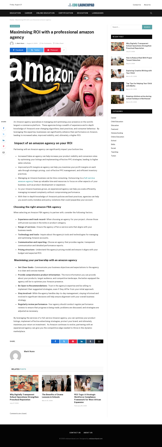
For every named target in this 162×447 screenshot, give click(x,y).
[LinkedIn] (3, 140)
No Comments (47, 43)
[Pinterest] (3, 146)
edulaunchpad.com (95, 439)
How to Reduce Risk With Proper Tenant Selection (139, 59)
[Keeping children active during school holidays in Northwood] (117, 99)
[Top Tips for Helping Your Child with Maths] (117, 86)
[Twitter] (3, 134)
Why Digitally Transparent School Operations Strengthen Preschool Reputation (24, 397)
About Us (147, 5)
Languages (98, 13)
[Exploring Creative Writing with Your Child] (117, 73)
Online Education (45, 13)
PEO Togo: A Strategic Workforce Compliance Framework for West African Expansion (87, 398)
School (113, 141)
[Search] (151, 13)
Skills (113, 144)
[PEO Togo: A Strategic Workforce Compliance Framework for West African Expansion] (88, 383)
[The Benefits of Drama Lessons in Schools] (56, 383)
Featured (114, 129)
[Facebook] (3, 128)
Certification (66, 13)
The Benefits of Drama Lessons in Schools (52, 395)
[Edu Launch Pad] (81, 5)
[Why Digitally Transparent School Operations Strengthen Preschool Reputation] (24, 383)
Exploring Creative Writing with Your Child (139, 72)
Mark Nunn (20, 43)
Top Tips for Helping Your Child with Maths (139, 85)
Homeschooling (117, 133)
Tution (113, 156)
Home (12, 20)
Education (15, 13)
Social (113, 148)
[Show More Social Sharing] (63, 50)
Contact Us (137, 5)
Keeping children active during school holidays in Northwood (138, 97)
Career (28, 13)
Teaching (114, 152)
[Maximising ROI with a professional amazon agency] (56, 85)
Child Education (117, 122)
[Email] (3, 152)
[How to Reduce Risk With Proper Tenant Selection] (117, 60)
